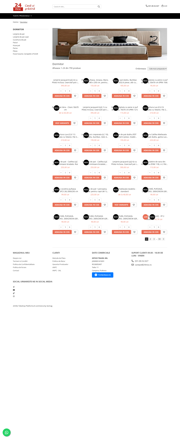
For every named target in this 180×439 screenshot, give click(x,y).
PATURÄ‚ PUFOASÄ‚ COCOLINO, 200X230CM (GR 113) (124, 217)
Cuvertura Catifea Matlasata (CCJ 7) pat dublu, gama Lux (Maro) (154, 135)
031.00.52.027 (141, 261)
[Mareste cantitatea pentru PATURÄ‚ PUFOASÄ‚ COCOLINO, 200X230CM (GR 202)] (159, 200)
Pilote (15, 51)
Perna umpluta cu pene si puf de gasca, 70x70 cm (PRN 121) (124, 108)
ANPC (54, 267)
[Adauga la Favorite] (75, 96)
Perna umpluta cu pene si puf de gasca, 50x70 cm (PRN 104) (154, 81)
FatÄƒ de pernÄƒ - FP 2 (154, 216)
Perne (15, 48)
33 (159, 239)
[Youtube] (14, 290)
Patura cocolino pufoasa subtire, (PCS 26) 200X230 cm (65, 190)
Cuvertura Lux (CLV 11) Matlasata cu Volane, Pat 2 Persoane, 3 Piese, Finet (65, 135)
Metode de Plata (58, 258)
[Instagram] (14, 296)
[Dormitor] (109, 44)
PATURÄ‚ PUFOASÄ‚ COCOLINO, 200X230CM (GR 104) (65, 217)
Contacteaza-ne (104, 275)
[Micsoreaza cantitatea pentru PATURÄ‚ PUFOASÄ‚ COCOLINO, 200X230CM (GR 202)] (150, 200)
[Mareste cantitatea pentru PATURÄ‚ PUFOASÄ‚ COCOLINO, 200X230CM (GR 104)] (70, 227)
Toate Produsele (21, 15)
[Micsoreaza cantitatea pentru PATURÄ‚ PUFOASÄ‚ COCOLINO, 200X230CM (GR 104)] (61, 227)
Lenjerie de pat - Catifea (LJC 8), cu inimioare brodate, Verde (94, 162)
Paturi (15, 42)
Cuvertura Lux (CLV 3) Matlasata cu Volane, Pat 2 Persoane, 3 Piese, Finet (154, 108)
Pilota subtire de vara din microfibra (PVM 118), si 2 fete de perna (154, 162)
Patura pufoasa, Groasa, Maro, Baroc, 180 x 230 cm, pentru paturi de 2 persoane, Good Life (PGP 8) (95, 81)
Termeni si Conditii (20, 261)
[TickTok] (14, 293)
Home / (16, 22)
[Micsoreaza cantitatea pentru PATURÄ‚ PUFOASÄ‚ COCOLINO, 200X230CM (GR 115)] (91, 227)
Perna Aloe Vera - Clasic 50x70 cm (65, 108)
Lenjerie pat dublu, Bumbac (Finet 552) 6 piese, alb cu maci (124, 81)
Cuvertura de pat (19, 40)
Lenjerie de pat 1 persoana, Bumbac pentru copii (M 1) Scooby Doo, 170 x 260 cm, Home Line (95, 190)
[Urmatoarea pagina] (163, 239)
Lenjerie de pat (19, 34)
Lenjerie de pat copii (21, 37)
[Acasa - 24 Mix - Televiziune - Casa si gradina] (26, 6)
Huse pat (16, 45)
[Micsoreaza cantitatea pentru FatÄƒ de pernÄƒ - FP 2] (150, 227)
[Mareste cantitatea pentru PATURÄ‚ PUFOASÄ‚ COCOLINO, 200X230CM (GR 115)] (99, 227)
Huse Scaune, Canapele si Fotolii (25, 54)
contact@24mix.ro (143, 264)
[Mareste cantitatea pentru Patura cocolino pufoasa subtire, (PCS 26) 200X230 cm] (70, 200)
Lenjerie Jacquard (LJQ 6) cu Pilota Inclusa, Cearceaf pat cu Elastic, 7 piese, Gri (124, 162)
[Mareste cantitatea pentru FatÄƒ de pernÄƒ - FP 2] (159, 227)
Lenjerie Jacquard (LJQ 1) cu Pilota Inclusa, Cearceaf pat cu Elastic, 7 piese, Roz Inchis (95, 108)
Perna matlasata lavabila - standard (124, 190)
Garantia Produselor (60, 264)
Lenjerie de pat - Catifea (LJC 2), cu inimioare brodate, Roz (65, 162)
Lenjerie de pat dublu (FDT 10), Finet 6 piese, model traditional (124, 135)
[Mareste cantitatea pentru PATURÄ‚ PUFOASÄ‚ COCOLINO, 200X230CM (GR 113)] (129, 227)
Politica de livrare (19, 267)
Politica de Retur (58, 261)
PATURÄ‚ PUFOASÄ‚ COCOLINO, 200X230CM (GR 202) (154, 190)
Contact (16, 270)
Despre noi (17, 258)
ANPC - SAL (56, 270)
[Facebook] (14, 287)
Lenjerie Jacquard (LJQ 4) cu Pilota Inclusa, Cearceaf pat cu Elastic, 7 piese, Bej (65, 81)
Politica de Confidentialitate (24, 264)
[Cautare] (98, 6)
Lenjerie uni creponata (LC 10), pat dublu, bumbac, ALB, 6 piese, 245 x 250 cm (95, 135)
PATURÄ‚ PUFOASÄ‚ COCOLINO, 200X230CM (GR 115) (95, 217)
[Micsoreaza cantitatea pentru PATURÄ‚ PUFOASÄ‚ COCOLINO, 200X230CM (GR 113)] (120, 227)
